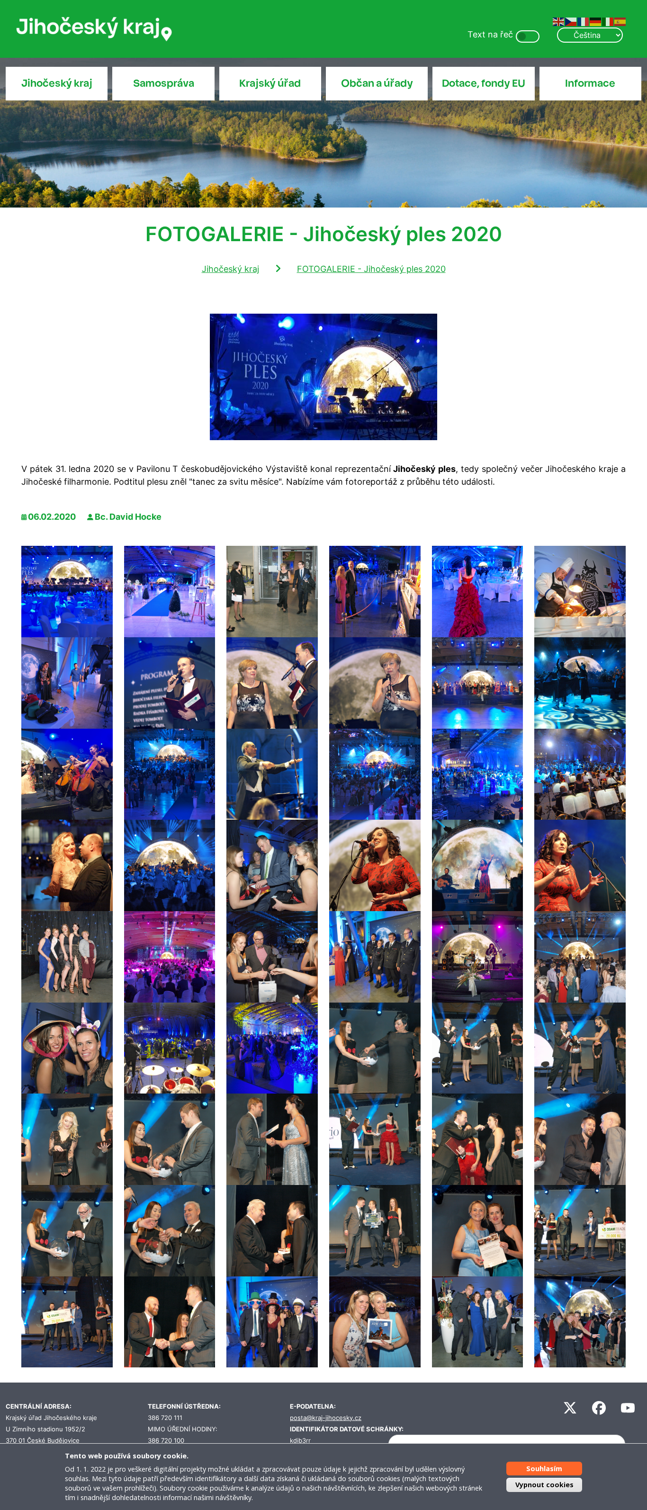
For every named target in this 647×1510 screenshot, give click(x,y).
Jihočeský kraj (56, 83)
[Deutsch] (596, 21)
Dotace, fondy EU (483, 83)
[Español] (620, 21)
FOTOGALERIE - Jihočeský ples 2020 (371, 269)
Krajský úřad (270, 83)
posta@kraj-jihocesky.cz (325, 1417)
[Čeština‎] (571, 21)
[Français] (583, 21)
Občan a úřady (377, 83)
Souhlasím (544, 1468)
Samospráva (163, 83)
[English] (559, 21)
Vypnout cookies (544, 1484)
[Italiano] (608, 21)
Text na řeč (490, 34)
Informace (590, 83)
